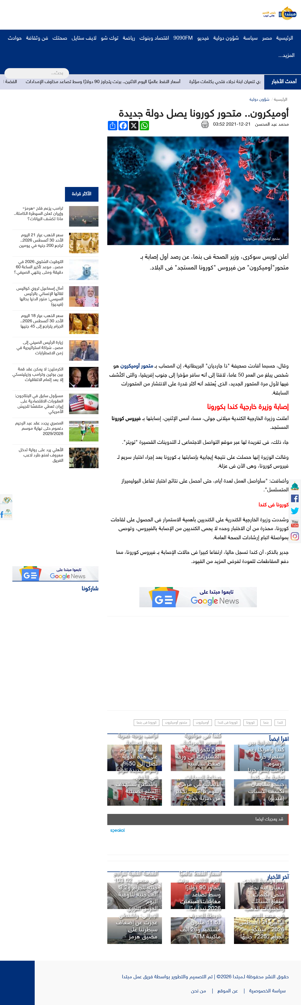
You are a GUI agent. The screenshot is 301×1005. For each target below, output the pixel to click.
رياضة (129, 38)
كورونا (250, 723)
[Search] (6, 69)
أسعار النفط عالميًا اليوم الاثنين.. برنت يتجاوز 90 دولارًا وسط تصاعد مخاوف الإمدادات (128, 82)
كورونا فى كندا (228, 723)
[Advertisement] (110, 13)
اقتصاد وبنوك (154, 38)
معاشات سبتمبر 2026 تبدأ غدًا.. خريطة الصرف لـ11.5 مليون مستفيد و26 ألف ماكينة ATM (200, 919)
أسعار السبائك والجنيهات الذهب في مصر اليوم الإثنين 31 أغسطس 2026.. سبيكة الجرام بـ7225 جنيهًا (261, 919)
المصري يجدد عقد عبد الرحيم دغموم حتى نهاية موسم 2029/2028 (39, 428)
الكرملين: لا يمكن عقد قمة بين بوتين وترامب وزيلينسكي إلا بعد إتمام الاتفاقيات (37, 374)
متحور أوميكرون (137, 366)
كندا (280, 723)
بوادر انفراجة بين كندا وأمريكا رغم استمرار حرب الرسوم (266, 753)
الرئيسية (285, 38)
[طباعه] (205, 124)
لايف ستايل (84, 38)
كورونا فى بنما (146, 723)
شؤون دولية (226, 38)
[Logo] (267, 13)
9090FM (183, 38)
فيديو (203, 38)
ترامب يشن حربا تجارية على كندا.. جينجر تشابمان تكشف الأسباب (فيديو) (265, 784)
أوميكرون (202, 723)
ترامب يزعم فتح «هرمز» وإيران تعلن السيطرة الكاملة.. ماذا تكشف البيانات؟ (38, 214)
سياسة (250, 38)
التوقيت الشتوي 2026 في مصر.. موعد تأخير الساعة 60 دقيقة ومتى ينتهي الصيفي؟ (38, 267)
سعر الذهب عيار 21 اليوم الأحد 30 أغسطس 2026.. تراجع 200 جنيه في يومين (41, 240)
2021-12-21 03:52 (232, 124)
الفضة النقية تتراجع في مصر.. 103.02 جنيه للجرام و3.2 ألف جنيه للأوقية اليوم (135, 887)
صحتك (60, 38)
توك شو (109, 38)
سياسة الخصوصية (269, 991)
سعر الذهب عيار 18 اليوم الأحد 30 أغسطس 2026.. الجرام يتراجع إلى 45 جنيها (41, 321)
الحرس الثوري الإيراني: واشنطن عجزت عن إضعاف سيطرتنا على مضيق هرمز (137, 922)
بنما (266, 723)
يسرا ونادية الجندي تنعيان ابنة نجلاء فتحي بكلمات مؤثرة (263, 891)
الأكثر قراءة (81, 194)
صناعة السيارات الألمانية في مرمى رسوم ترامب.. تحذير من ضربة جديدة (198, 788)
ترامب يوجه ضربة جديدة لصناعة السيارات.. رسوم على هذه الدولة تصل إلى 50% (138, 750)
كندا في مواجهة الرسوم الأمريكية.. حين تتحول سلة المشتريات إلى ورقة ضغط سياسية (198, 750)
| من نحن (204, 991)
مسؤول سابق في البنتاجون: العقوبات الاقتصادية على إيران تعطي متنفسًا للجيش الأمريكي (39, 404)
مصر (267, 38)
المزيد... (286, 56)
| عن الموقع (233, 991)
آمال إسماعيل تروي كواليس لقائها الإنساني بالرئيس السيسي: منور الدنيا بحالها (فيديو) (39, 296)
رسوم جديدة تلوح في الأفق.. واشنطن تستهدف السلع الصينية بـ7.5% (137, 784)
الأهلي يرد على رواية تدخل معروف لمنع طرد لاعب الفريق (41, 455)
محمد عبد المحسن (272, 124)
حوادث (15, 38)
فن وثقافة (37, 38)
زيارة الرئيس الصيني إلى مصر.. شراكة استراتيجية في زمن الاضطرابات (39, 348)
